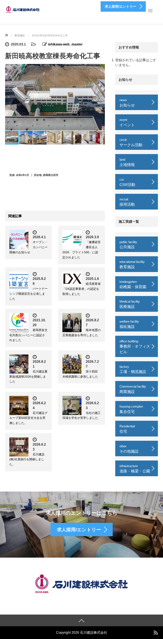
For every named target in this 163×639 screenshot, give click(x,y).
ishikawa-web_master (65, 44)
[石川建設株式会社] (23, 9)
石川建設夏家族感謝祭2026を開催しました (28, 376)
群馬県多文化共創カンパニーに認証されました (28, 335)
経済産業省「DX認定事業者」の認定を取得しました (81, 289)
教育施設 (20, 35)
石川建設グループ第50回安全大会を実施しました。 (28, 418)
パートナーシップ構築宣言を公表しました (28, 293)
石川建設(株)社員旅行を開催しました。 (27, 459)
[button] (101, 97)
